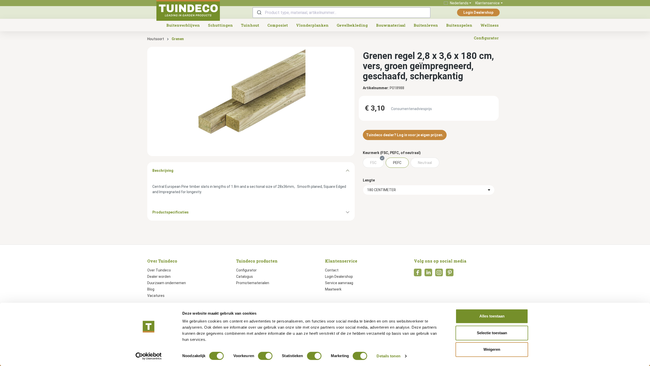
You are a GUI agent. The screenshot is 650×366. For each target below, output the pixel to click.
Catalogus (244, 276)
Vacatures (156, 296)
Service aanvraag (339, 283)
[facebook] (417, 274)
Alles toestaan (492, 316)
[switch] (265, 356)
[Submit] (259, 13)
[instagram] (439, 274)
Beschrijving (162, 171)
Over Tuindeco (159, 270)
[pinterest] (449, 274)
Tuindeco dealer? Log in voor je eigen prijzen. (404, 135)
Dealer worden (159, 276)
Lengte (369, 180)
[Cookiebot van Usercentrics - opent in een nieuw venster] (148, 356)
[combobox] (341, 12)
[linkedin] (428, 274)
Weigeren (491, 349)
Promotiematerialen (252, 283)
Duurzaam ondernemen (166, 283)
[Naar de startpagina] (188, 10)
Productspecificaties (170, 212)
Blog (150, 289)
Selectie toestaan (492, 333)
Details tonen (388, 356)
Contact (331, 270)
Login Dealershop (478, 12)
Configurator (246, 270)
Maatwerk (333, 289)
